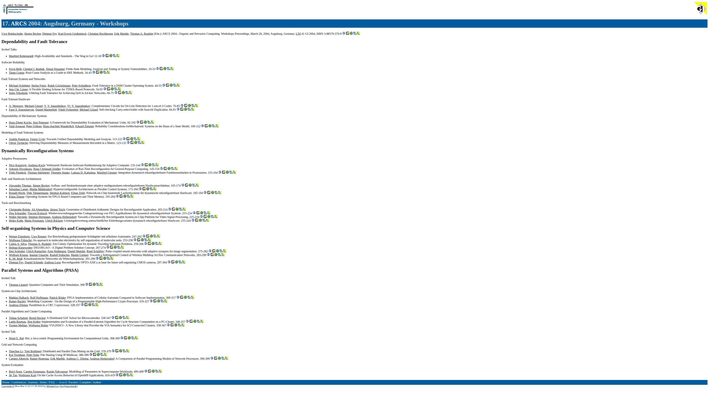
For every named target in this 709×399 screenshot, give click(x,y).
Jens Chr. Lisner (18, 89)
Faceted (73, 382)
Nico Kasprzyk (18, 165)
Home (5, 382)
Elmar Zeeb (78, 193)
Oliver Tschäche (18, 142)
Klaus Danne (16, 196)
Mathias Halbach (19, 297)
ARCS (19, 23)
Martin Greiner (79, 255)
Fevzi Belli (15, 69)
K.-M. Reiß (15, 258)
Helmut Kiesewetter (20, 247)
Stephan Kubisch (60, 193)
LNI (298, 33)
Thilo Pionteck (17, 172)
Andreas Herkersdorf (64, 217)
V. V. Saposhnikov (55, 106)
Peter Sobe (32, 355)
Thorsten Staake (60, 172)
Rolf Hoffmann (39, 297)
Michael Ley (53, 386)
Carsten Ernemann (34, 371)
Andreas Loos (52, 262)
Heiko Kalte (16, 220)
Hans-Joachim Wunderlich (58, 126)
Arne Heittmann (56, 251)
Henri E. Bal (16, 338)
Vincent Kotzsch (37, 213)
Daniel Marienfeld (46, 109)
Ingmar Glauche (39, 255)
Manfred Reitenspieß (21, 56)
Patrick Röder (57, 297)
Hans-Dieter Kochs (20, 122)
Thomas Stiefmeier (38, 172)
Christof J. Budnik (33, 69)
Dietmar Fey (49, 33)
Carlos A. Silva (18, 243)
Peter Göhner (34, 126)
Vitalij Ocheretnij (68, 109)
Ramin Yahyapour (57, 371)
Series (43, 382)
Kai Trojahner (17, 355)
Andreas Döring (18, 305)
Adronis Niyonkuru (20, 168)
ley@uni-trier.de (69, 386)
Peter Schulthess (81, 85)
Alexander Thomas (20, 185)
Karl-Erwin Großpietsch (72, 33)
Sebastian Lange (18, 189)
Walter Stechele (18, 217)
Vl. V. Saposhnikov (78, 106)
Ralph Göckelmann (59, 85)
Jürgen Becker (32, 33)
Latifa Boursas (17, 321)
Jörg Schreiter (17, 251)
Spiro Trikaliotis (18, 93)
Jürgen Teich (57, 209)
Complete (85, 382)
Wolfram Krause (18, 255)
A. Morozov (16, 106)
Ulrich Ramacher (36, 251)
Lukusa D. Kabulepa (83, 172)
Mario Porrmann (34, 220)
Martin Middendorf (41, 189)
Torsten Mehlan (18, 325)
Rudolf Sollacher (59, 255)
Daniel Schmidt (34, 262)
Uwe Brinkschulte (12, 33)
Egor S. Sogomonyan (21, 109)
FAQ (52, 382)
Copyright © (7, 386)
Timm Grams (16, 72)
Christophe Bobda (19, 209)
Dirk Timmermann (37, 193)
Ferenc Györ (37, 139)
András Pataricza (19, 139)
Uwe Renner (38, 236)
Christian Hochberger (100, 33)
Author (97, 382)
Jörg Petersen (40, 122)
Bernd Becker (37, 318)
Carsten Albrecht (18, 358)
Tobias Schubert (18, 318)
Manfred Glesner (107, 172)
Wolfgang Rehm (38, 325)
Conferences (18, 382)
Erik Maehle (121, 33)
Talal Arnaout (17, 126)
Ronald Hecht (17, 193)
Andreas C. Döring (77, 358)
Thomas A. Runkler (141, 33)
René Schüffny (95, 251)
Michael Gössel (34, 106)
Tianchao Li (16, 351)
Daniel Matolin (76, 251)
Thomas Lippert (18, 284)
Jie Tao (13, 375)
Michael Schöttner (19, 85)
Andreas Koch (36, 165)
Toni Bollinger (32, 351)
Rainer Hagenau (39, 358)
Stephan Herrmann (39, 217)
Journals (33, 382)
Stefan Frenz (38, 85)
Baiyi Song (15, 371)
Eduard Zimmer (84, 126)
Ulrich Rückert (54, 220)
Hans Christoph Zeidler (47, 168)
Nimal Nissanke (55, 69)
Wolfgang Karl (27, 375)
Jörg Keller (33, 321)
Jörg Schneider (17, 213)
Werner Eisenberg (19, 236)
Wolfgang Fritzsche (20, 240)
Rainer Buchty (17, 301)
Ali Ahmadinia (40, 209)
